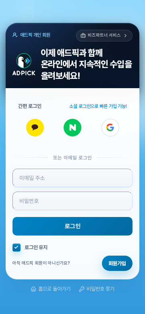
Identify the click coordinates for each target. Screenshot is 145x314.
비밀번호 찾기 (100, 289)
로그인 (73, 226)
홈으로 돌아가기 (54, 289)
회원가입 (117, 263)
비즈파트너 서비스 (104, 35)
